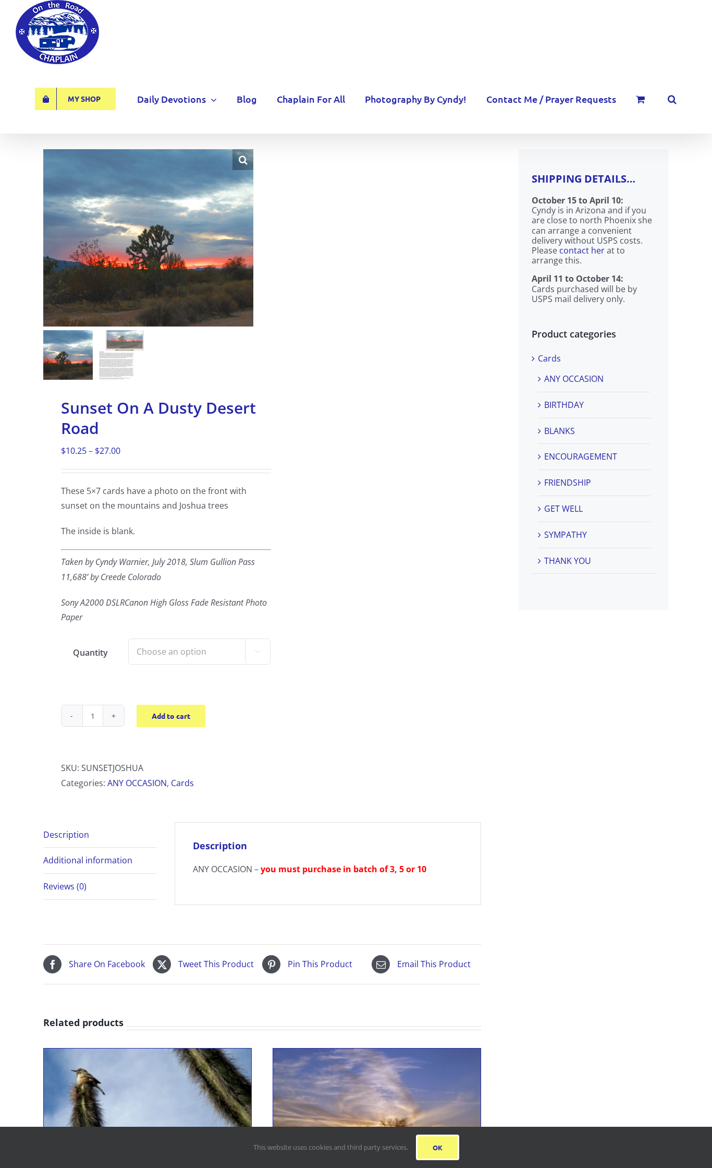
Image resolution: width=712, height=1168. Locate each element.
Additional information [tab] (87, 860)
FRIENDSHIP (567, 482)
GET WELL (563, 508)
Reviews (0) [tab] (65, 886)
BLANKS (559, 431)
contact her (582, 250)
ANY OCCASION (137, 783)
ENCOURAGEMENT (580, 456)
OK (438, 1147)
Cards (182, 783)
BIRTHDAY (564, 405)
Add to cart (171, 715)
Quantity (90, 652)
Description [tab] (66, 834)
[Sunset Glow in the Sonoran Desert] (377, 1056)
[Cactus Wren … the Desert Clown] (147, 1056)
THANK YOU (567, 561)
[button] (672, 99)
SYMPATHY (565, 534)
